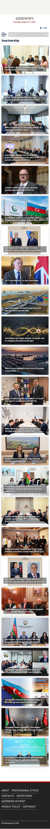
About (5, 790)
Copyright (29, 806)
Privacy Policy (10, 806)
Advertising (24, 795)
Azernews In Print (13, 801)
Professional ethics (25, 790)
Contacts (7, 795)
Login (44, 28)
